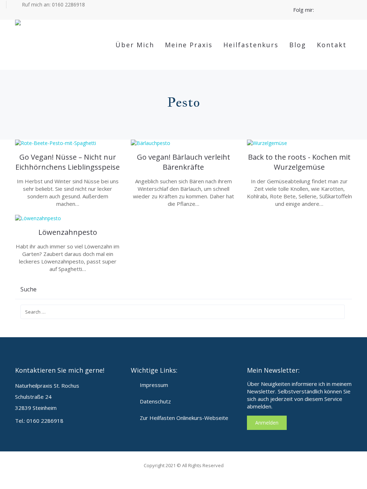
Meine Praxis (189, 44)
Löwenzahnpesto (67, 232)
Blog (297, 44)
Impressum (154, 384)
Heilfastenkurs (250, 44)
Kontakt (332, 44)
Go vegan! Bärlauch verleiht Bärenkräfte (183, 162)
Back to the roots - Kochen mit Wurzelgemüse (299, 162)
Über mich (134, 44)
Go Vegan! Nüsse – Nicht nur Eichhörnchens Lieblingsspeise (67, 162)
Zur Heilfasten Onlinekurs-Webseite (184, 417)
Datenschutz (155, 401)
